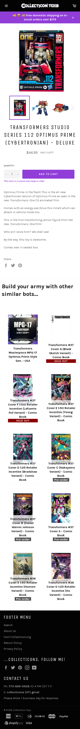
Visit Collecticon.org (17, 637)
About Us (10, 631)
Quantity (9, 165)
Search (8, 625)
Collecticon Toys (22, 710)
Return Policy (13, 643)
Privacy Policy (13, 649)
